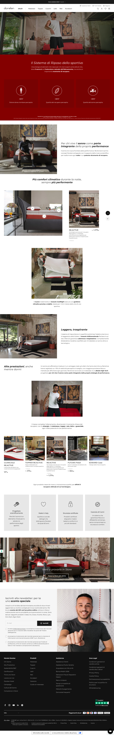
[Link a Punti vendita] (57, 560)
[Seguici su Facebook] (5, 705)
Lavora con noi (9, 678)
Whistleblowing (94, 688)
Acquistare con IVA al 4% (64, 668)
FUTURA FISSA (74, 463)
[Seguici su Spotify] (22, 705)
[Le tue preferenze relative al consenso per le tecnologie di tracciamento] (1, 551)
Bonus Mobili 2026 (62, 671)
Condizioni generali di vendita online (97, 663)
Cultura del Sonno (10, 688)
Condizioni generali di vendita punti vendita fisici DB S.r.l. (44, 723)
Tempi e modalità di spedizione (63, 685)
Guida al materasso (37, 684)
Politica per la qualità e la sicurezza (98, 684)
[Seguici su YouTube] (14, 705)
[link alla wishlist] (105, 9)
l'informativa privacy (19, 629)
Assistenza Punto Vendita (65, 665)
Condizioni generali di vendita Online (19, 723)
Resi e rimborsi (61, 680)
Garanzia (33, 681)
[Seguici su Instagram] (9, 705)
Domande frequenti (63, 692)
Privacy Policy (94, 673)
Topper (40, 8)
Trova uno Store (9, 675)
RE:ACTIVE (73, 230)
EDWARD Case (95, 463)
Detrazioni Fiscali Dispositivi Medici (66, 676)
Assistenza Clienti (62, 662)
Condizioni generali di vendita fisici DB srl (97, 668)
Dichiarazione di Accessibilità (38, 724)
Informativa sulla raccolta (41, 733)
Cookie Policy (94, 676)
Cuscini (48, 8)
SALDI (20, 8)
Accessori (68, 8)
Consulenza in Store (11, 691)
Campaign (8, 684)
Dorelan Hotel (9, 681)
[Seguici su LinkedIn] (18, 705)
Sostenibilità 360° (10, 668)
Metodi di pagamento (64, 689)
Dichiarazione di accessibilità (99, 679)
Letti (55, 8)
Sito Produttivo (9, 665)
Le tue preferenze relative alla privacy (64, 733)
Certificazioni (8, 671)
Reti (61, 8)
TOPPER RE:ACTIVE (34, 463)
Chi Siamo (7, 662)
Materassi (31, 8)
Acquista (62, 1)
